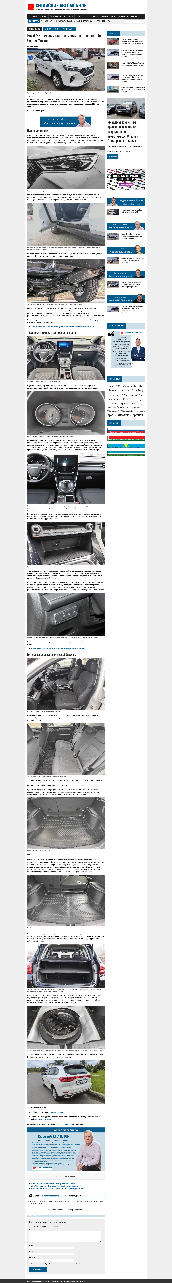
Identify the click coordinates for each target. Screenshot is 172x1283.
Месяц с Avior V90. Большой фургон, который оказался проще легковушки (132, 64)
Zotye (133, 410)
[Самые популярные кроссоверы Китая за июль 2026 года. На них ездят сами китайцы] (113, 92)
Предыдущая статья (56, 1209)
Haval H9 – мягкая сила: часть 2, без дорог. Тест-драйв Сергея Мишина (58, 1188)
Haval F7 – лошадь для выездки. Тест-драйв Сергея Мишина (53, 1184)
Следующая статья (75, 1209)
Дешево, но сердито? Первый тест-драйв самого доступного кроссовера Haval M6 (62, 326)
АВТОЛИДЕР (67, 1124)
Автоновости (33, 16)
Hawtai (133, 400)
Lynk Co (111, 407)
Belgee (127, 386)
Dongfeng (137, 390)
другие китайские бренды (125, 415)
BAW (122, 386)
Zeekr (129, 411)
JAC (109, 403)
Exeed (115, 395)
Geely (138, 395)
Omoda (120, 407)
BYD (141, 386)
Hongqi (138, 400)
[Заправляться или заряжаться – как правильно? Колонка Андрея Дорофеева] (113, 262)
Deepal (129, 390)
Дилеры (95, 16)
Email (31, 1251)
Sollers (129, 407)
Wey (120, 410)
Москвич (141, 411)
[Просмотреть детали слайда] (66, 1196)
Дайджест (104, 16)
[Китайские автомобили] (86, 7)
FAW (121, 395)
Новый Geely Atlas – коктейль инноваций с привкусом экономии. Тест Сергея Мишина (131, 236)
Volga (109, 411)
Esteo (109, 395)
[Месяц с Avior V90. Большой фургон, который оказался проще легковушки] (113, 67)
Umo (142, 407)
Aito (109, 386)
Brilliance (135, 386)
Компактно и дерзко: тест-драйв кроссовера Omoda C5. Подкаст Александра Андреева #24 (131, 284)
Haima (121, 400)
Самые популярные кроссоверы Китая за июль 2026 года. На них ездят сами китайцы (133, 89)
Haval (36, 46)
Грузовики (134, 16)
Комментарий (34, 1230)
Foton (126, 395)
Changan (113, 390)
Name (31, 1245)
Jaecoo (114, 403)
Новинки (44, 16)
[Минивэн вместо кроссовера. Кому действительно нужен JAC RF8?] (113, 214)
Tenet (138, 407)
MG (115, 407)
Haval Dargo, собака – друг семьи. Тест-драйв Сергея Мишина (54, 1186)
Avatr (113, 386)
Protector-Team (57, 1112)
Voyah (114, 411)
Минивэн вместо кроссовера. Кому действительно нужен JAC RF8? (131, 211)
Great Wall (113, 399)
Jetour (125, 403)
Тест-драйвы (68, 16)
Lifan (134, 403)
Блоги (113, 16)
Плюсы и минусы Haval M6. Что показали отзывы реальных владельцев (58, 648)
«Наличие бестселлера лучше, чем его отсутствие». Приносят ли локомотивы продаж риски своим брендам (132, 53)
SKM (126, 407)
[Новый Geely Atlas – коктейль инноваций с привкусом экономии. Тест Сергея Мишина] (113, 238)
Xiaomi (125, 411)
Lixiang (140, 404)
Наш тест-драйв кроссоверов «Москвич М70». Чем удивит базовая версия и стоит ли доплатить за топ (132, 41)
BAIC (118, 386)
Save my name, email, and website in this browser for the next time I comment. (59, 1264)
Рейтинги (79, 16)
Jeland (120, 404)
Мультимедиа (123, 16)
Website (32, 1258)
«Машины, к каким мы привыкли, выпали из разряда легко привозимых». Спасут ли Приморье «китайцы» (124, 131)
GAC (132, 395)
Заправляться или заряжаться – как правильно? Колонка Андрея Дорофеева (132, 260)
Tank (133, 407)
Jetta (130, 404)
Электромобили (55, 16)
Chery (122, 390)
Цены (87, 16)
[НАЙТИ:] (134, 21)
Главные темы (113, 33)
